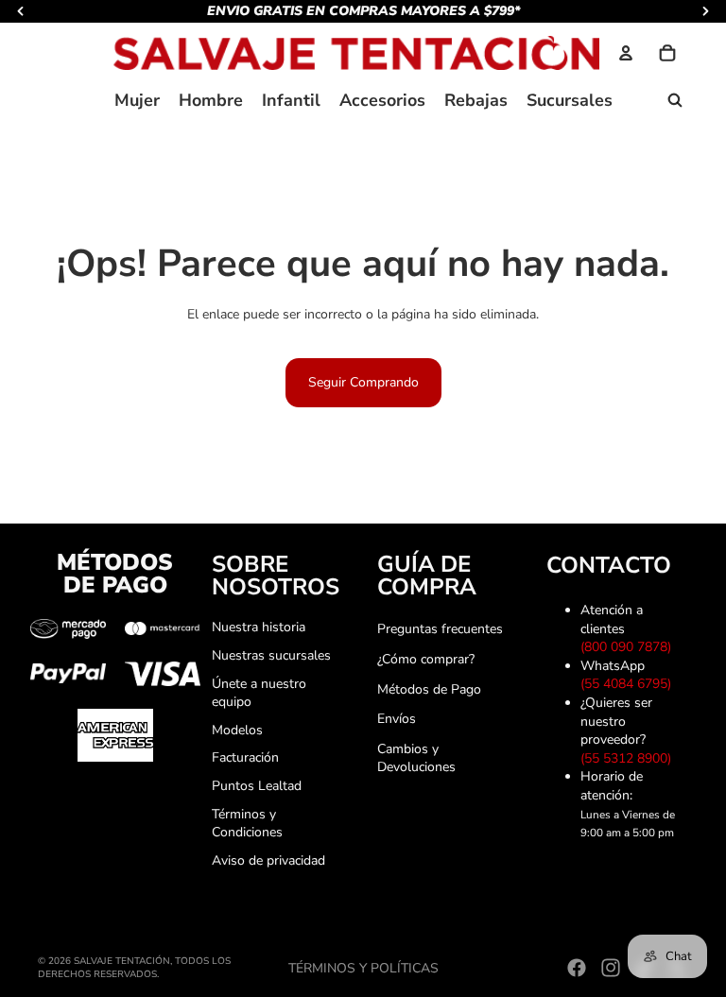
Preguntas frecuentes (440, 629)
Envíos (396, 719)
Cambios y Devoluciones (416, 758)
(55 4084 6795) (629, 684)
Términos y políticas (363, 968)
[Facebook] (576, 967)
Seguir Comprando (363, 382)
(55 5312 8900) (629, 758)
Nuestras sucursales (271, 655)
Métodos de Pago (429, 689)
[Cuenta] (626, 53)
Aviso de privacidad (268, 860)
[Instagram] (610, 967)
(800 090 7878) (629, 647)
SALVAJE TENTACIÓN (122, 961)
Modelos (237, 730)
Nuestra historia (258, 627)
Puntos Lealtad (257, 786)
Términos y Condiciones (247, 823)
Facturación (245, 757)
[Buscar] (675, 100)
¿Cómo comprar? (426, 659)
